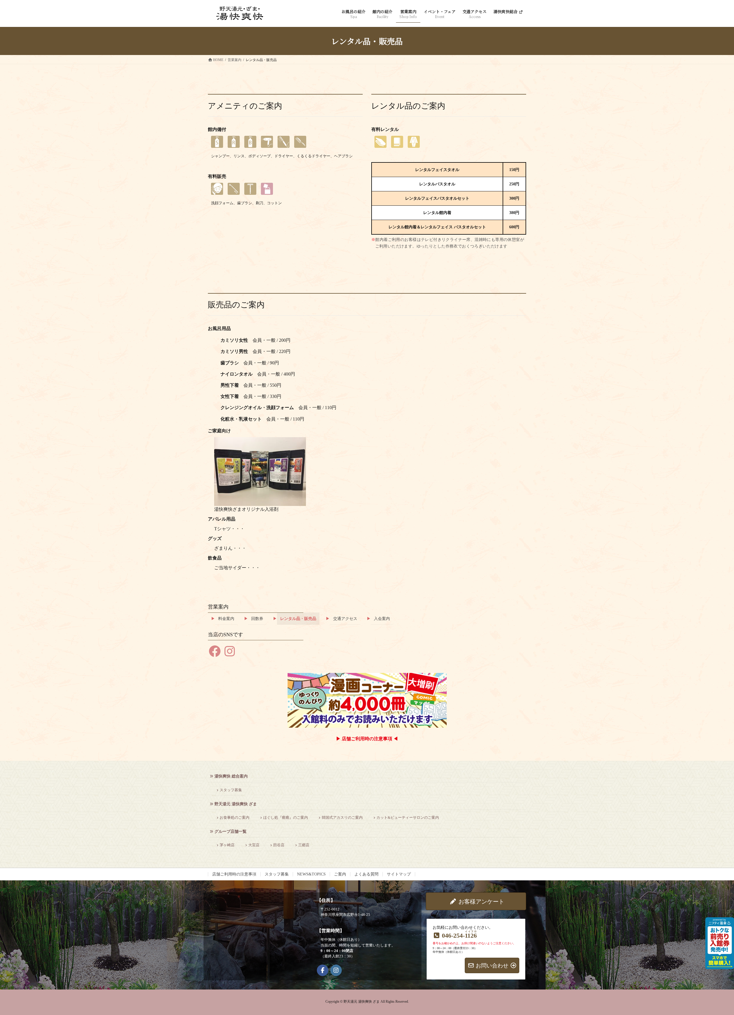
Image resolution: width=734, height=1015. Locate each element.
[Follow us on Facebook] (322, 970)
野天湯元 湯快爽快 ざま (235, 804)
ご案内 (340, 874)
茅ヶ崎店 (227, 845)
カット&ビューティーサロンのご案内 (407, 818)
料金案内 (226, 619)
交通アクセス (345, 619)
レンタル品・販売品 (298, 619)
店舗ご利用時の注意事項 (234, 874)
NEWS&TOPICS (311, 874)
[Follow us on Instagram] (336, 970)
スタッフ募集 (231, 790)
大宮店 (253, 845)
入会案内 (382, 619)
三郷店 (303, 845)
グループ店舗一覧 (230, 831)
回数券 (257, 619)
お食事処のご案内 (234, 818)
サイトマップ (399, 874)
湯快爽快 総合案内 (231, 776)
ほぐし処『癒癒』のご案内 (285, 818)
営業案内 (218, 607)
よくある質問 (366, 874)
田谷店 (278, 845)
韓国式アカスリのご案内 (342, 818)
